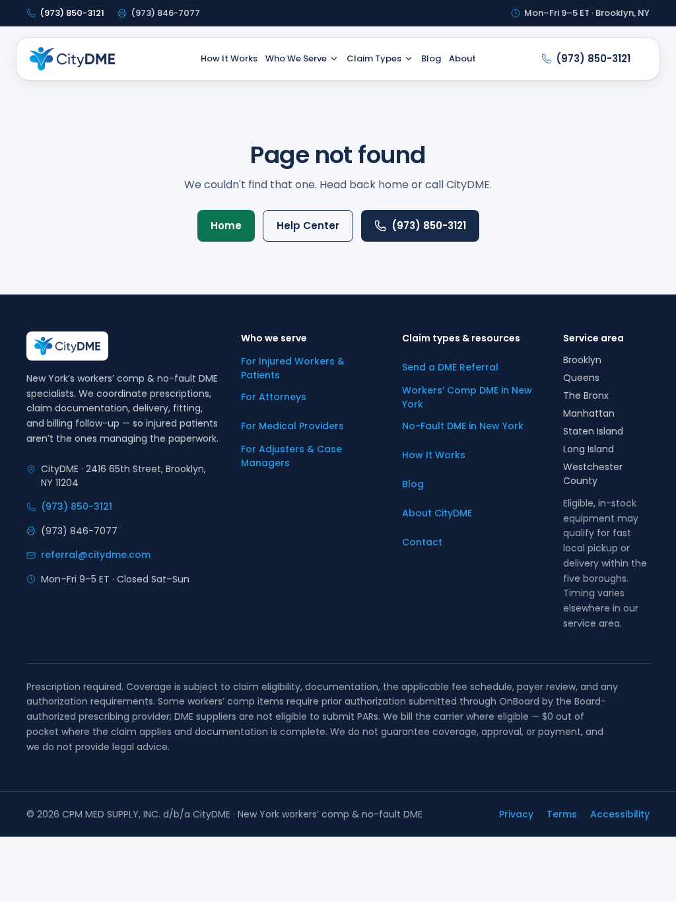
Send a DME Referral (450, 367)
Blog (431, 58)
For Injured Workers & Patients (293, 368)
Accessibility (620, 814)
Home (226, 225)
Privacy (516, 814)
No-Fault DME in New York (463, 426)
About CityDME (437, 513)
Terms (562, 814)
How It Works (229, 58)
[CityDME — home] (72, 59)
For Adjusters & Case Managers (291, 455)
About (462, 58)
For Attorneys (273, 396)
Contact (422, 542)
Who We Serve (296, 58)
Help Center (308, 225)
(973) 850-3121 (428, 225)
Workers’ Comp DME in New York (467, 397)
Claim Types (374, 58)
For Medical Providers (292, 426)
